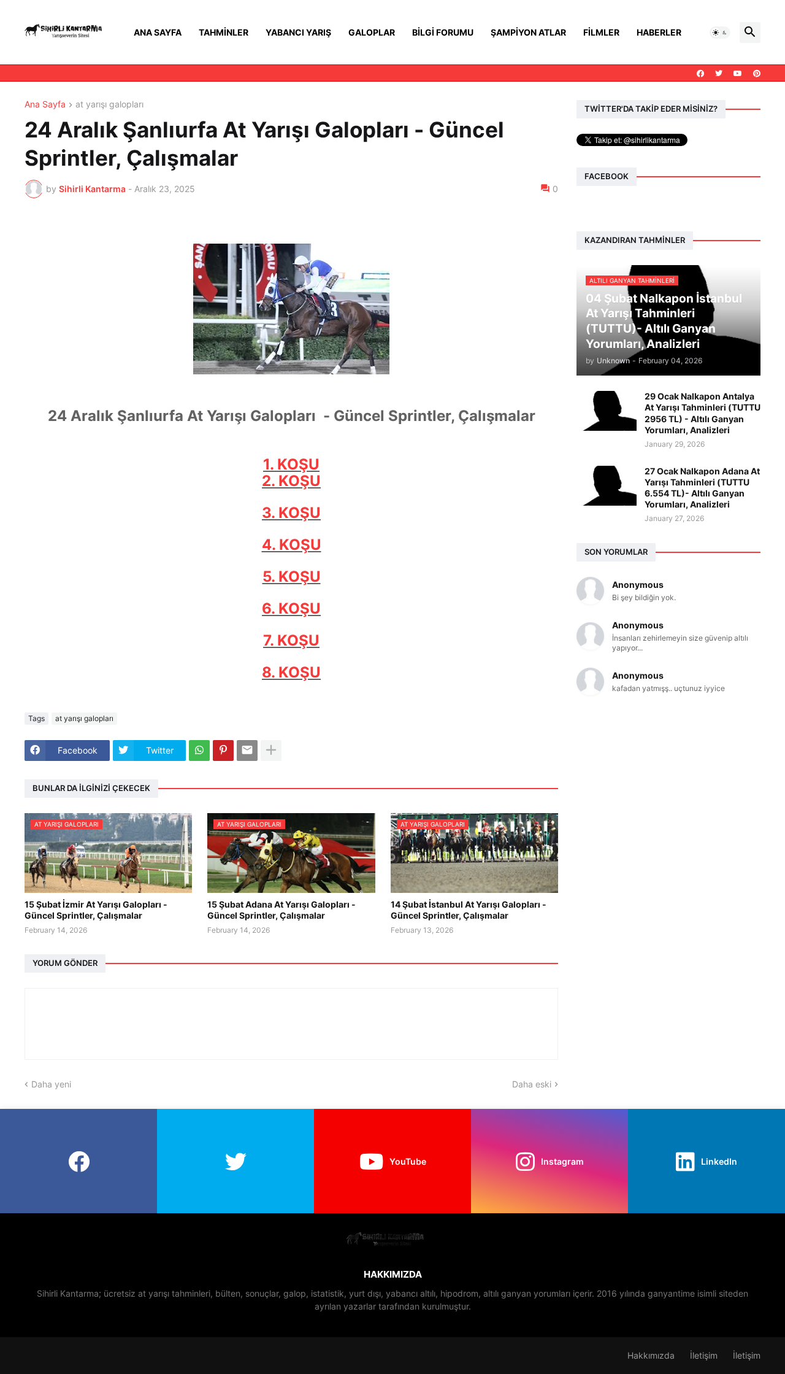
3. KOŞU (291, 513)
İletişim (704, 1355)
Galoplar (371, 32)
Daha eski (531, 1084)
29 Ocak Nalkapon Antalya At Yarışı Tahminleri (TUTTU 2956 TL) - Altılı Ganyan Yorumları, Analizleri (702, 413)
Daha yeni (51, 1084)
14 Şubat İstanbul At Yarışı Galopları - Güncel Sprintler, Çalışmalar (468, 910)
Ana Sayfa (158, 32)
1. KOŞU (291, 464)
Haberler (659, 32)
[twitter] (718, 73)
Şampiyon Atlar (528, 32)
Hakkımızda (651, 1355)
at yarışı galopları (109, 104)
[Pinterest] (223, 750)
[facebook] (700, 73)
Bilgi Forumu (442, 32)
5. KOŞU (291, 576)
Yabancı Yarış (298, 32)
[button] (720, 32)
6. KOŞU (291, 608)
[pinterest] (756, 73)
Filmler (601, 32)
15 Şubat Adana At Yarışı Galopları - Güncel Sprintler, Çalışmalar (281, 910)
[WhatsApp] (199, 750)
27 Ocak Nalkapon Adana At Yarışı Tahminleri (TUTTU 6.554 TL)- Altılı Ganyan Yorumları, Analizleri (702, 488)
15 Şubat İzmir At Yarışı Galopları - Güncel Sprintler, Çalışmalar (96, 910)
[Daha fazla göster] (271, 750)
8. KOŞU (291, 672)
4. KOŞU (291, 545)
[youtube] (737, 73)
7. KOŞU (291, 640)
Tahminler (223, 32)
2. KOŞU (291, 481)
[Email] (247, 750)
